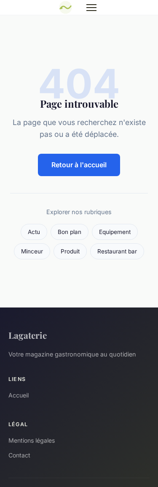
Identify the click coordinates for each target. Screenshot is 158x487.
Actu (34, 232)
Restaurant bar (117, 251)
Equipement (115, 232)
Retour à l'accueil (79, 165)
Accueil (18, 395)
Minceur (32, 251)
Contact (19, 455)
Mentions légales (31, 440)
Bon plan (69, 232)
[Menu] (91, 7)
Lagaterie (27, 335)
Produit (70, 251)
